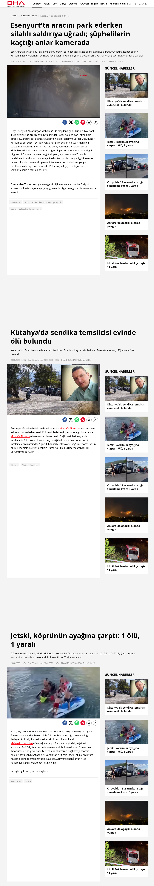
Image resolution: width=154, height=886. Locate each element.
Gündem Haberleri (29, 16)
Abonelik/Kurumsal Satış (121, 3)
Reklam (104, 3)
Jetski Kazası (16, 781)
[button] (16, 115)
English (94, 3)
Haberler (14, 16)
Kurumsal (84, 3)
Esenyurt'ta (17, 51)
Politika (47, 3)
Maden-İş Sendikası (52, 350)
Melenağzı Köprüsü (55, 653)
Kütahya (15, 350)
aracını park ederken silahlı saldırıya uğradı (43, 202)
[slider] (60, 115)
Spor (55, 3)
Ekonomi (73, 3)
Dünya (63, 3)
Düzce (14, 653)
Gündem (37, 3)
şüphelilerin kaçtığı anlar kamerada (26, 209)
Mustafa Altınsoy (106, 350)
